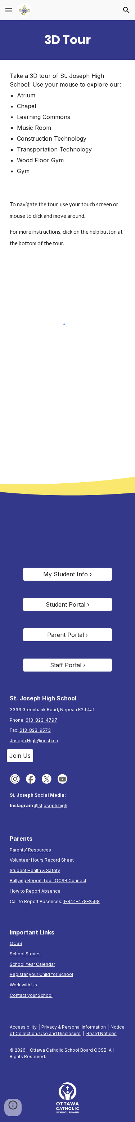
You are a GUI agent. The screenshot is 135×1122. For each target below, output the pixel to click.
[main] (68, 40)
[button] (8, 10)
